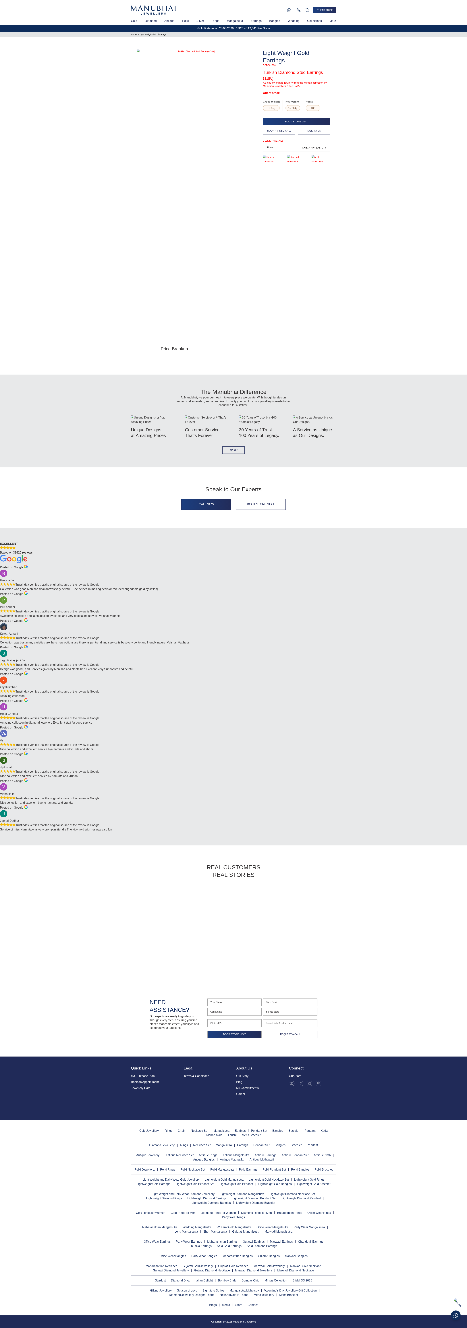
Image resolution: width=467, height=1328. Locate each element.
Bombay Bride (227, 1280)
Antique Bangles (204, 1159)
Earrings (256, 20)
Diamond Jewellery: (162, 1145)
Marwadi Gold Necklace (305, 1266)
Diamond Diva (180, 1280)
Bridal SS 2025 (302, 1280)
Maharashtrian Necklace (161, 1266)
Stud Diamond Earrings (262, 1246)
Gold (134, 20)
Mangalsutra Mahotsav (244, 1290)
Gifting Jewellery (161, 1290)
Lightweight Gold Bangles (275, 1184)
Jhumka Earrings (201, 1246)
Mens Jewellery (264, 1294)
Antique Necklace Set (179, 1155)
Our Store (295, 1076)
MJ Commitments (247, 1088)
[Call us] (299, 10)
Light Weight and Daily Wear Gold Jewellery (171, 1179)
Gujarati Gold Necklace (233, 1266)
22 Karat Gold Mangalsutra (234, 1227)
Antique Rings (208, 1155)
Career (240, 1094)
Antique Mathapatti (262, 1159)
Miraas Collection (276, 1280)
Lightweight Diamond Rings (164, 1198)
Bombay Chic (250, 1280)
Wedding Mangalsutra (197, 1227)
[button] (140, 931)
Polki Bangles (300, 1169)
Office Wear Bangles (172, 1256)
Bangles (274, 20)
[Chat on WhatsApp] (456, 1315)
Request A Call (290, 1034)
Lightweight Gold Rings (309, 1179)
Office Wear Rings (319, 1212)
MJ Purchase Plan (143, 1076)
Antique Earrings (265, 1155)
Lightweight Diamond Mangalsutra (242, 1194)
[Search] (307, 10)
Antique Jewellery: (148, 1155)
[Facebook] (300, 1083)
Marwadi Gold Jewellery (269, 1266)
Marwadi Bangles (296, 1256)
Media (226, 1304)
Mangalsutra (235, 20)
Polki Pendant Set (274, 1169)
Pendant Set (259, 1130)
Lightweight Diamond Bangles (211, 1202)
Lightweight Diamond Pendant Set (254, 1198)
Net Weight (292, 101)
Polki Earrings (248, 1169)
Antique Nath (322, 1155)
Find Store (326, 10)
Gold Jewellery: (149, 1130)
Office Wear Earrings (157, 1241)
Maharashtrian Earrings (222, 1241)
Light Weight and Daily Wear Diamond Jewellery (183, 1194)
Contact (253, 1304)
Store (238, 1304)
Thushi (232, 1135)
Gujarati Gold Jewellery (198, 1266)
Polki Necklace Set (192, 1169)
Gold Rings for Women (150, 1212)
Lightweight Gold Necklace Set (269, 1179)
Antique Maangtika (232, 1159)
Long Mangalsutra (186, 1231)
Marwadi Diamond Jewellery (253, 1270)
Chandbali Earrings (310, 1241)
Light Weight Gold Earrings (153, 34)
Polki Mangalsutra (222, 1169)
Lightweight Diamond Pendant (301, 1198)
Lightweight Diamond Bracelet (255, 1202)
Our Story (242, 1076)
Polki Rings (167, 1169)
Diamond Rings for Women (218, 1212)
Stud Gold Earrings (229, 1246)
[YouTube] (291, 1083)
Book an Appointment (145, 1082)
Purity (309, 101)
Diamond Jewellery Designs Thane (192, 1294)
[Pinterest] (318, 1083)
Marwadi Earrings (281, 1241)
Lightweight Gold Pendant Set (194, 1184)
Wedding (294, 20)
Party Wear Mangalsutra (309, 1227)
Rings (215, 20)
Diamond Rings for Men (256, 1212)
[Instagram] (309, 1083)
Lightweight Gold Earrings (153, 1184)
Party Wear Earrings (189, 1241)
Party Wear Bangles (204, 1256)
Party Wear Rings (233, 1217)
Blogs (213, 1304)
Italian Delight (204, 1280)
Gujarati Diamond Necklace (212, 1270)
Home (134, 34)
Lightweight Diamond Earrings (207, 1198)
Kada (324, 1130)
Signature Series (213, 1290)
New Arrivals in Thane (234, 1294)
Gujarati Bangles (269, 1256)
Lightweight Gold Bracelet (313, 1184)
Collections (314, 20)
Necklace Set (199, 1130)
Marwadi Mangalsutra (278, 1231)
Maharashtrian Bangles (238, 1256)
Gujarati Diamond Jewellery (171, 1270)
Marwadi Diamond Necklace (295, 1270)
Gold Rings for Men (183, 1212)
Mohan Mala (214, 1135)
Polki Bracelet (323, 1169)
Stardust (160, 1280)
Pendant (309, 1130)
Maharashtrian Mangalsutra (159, 1227)
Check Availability (314, 147)
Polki (185, 20)
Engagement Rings (289, 1212)
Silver (200, 20)
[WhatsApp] (289, 10)
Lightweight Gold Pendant (236, 1184)
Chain (182, 1130)
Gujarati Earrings (254, 1241)
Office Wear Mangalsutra (272, 1227)
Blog (239, 1082)
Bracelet (293, 1130)
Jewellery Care (140, 1088)
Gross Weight (271, 101)
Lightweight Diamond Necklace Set (292, 1194)
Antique (169, 20)
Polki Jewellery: (144, 1169)
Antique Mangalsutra (236, 1155)
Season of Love (187, 1290)
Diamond (151, 20)
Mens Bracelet (251, 1135)
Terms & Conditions (196, 1076)
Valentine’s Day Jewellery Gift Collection (290, 1290)
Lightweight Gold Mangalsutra (224, 1179)
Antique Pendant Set (295, 1155)
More (332, 20)
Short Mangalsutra (215, 1231)
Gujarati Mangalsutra (245, 1231)
